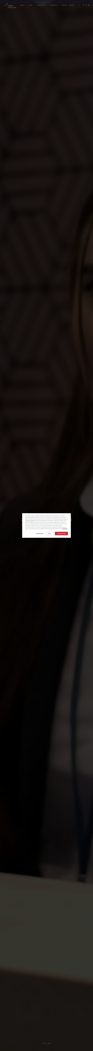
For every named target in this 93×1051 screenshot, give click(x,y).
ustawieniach (65, 528)
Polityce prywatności (30, 520)
